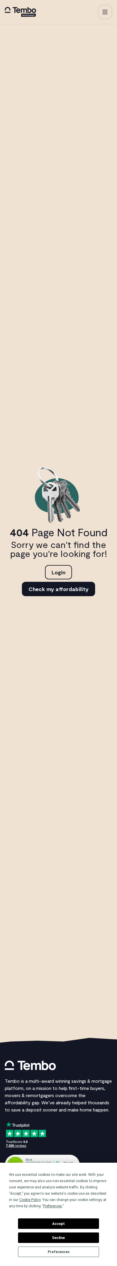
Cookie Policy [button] (29, 1200)
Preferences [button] (52, 1206)
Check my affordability (58, 589)
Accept (58, 1224)
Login (58, 572)
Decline (58, 1238)
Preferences (59, 1252)
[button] (105, 12)
